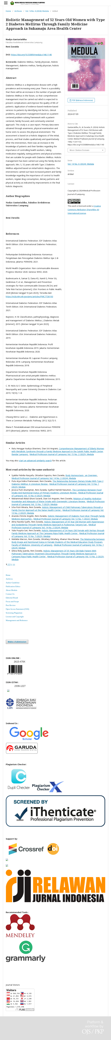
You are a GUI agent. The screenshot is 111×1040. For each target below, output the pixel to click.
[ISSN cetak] (8, 692)
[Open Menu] (6, 3)
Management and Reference (17, 620)
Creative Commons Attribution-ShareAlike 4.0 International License (84, 209)
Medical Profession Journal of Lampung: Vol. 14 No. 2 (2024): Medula (44, 478)
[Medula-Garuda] (22, 753)
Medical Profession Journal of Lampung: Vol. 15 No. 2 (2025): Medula (61, 454)
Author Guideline (13, 583)
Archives (18, 11)
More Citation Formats (79, 150)
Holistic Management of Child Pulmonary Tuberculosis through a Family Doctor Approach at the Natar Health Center (57, 509)
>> (14, 564)
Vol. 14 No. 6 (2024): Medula (37, 11)
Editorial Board (12, 598)
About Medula (11, 590)
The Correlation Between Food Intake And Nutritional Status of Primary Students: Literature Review (56, 491)
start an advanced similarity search (35, 460)
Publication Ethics (13, 586)
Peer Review (10, 605)
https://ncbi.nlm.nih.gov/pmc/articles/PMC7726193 (29, 296)
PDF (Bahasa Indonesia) (82, 100)
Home (8, 11)
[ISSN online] (15, 675)
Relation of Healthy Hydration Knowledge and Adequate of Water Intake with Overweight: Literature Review (56, 500)
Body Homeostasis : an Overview (81, 475)
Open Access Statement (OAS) (17, 609)
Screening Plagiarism (14, 613)
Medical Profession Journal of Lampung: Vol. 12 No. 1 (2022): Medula (65, 518)
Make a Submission (17, 641)
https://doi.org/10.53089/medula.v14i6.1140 (31, 54)
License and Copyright (15, 617)
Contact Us (10, 594)
